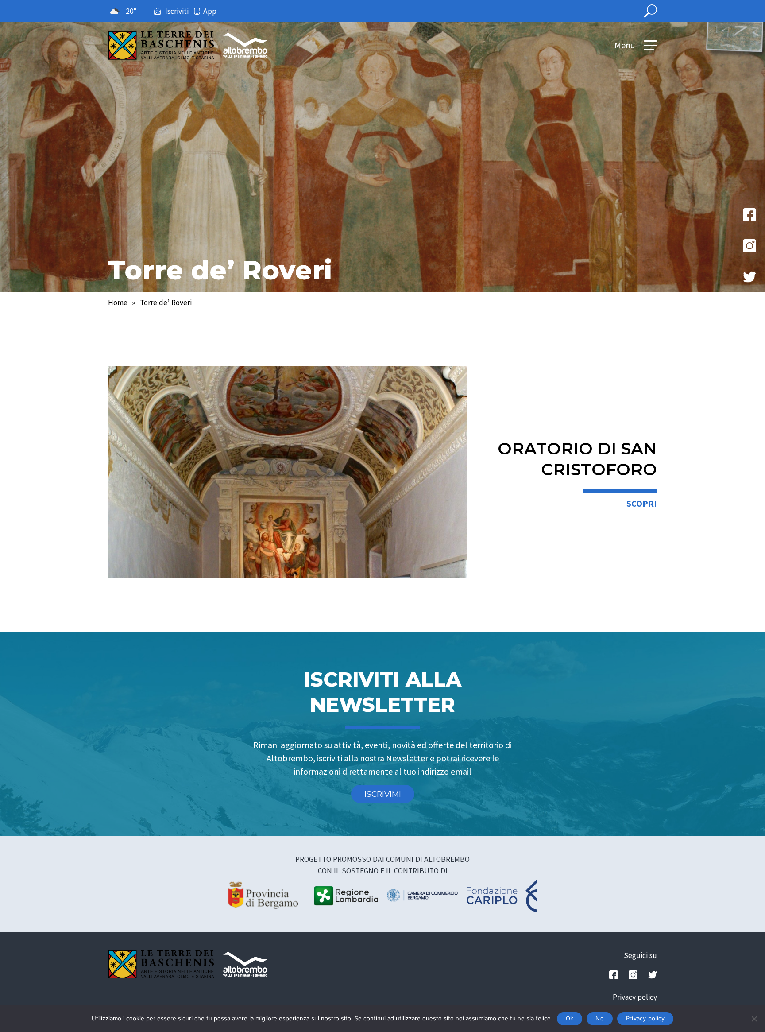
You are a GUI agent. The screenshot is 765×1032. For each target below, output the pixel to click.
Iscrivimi (382, 794)
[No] (754, 1018)
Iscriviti (177, 11)
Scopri (641, 503)
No (599, 1018)
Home (118, 302)
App (209, 11)
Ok (570, 1018)
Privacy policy (635, 997)
